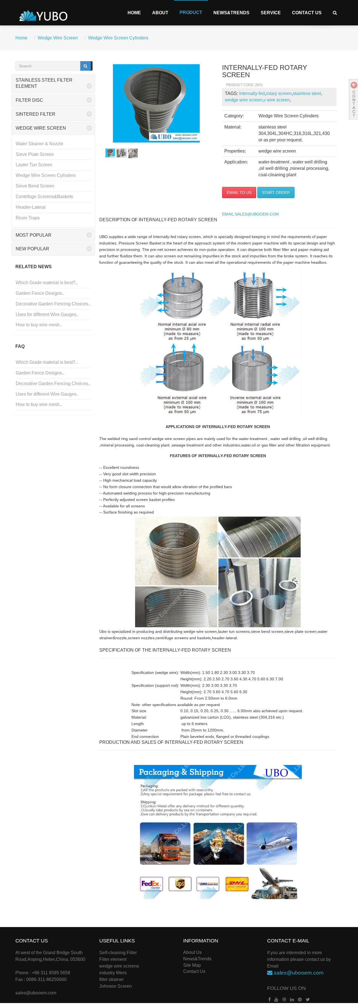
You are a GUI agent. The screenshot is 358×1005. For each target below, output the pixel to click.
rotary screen (279, 93)
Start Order (276, 192)
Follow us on (286, 988)
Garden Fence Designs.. (40, 293)
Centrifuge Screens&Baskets (44, 196)
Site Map (192, 965)
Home (134, 12)
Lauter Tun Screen (34, 164)
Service (271, 12)
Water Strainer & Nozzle (39, 143)
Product (191, 12)
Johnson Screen (115, 986)
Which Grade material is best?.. (46, 282)
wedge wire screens (119, 966)
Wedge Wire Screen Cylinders (118, 37)
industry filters (113, 972)
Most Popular (33, 235)
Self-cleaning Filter (118, 952)
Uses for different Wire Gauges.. (47, 314)
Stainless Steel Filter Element (44, 83)
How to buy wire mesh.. (39, 324)
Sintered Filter (35, 114)
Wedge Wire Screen (58, 37)
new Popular (32, 248)
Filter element (112, 959)
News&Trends (231, 12)
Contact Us (307, 12)
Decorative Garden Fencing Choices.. (53, 303)
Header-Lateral (31, 207)
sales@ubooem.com (35, 992)
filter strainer (111, 979)
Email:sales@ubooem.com (250, 214)
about (160, 12)
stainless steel (307, 93)
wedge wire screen (243, 100)
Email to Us (239, 192)
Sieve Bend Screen (35, 186)
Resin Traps (28, 217)
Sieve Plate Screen (35, 154)
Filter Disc (29, 100)
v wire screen (276, 100)
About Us (192, 952)
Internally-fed (252, 93)
